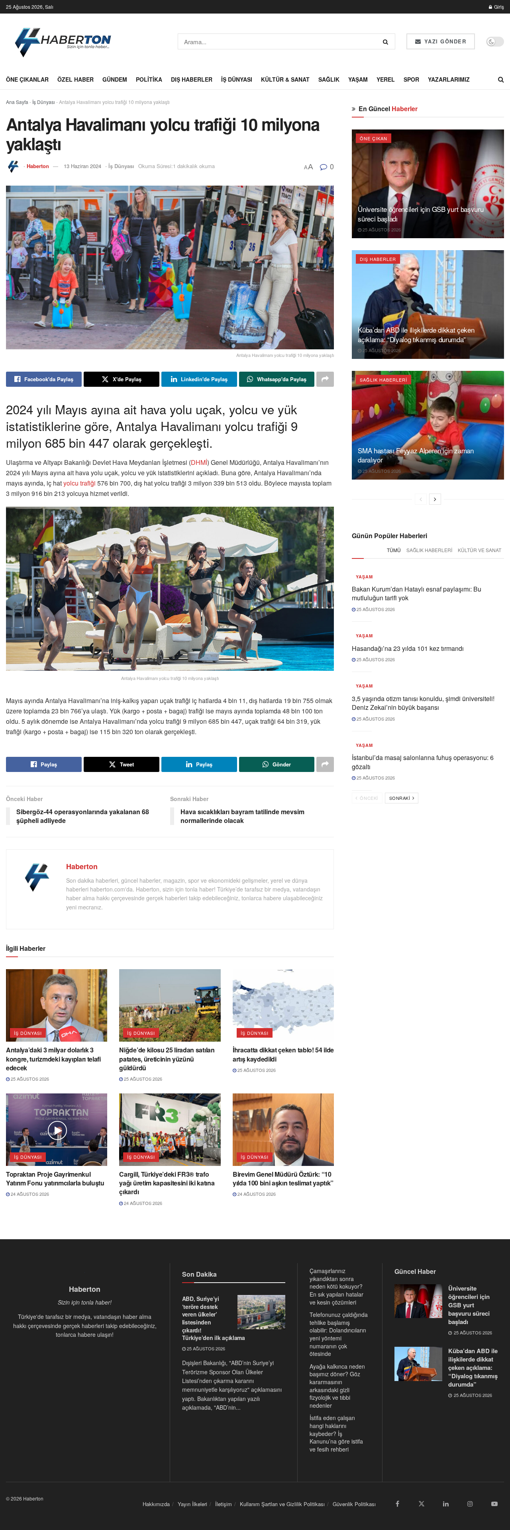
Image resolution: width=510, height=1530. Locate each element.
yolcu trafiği (79, 483)
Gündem (114, 79)
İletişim (223, 1504)
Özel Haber (75, 79)
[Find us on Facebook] (397, 1503)
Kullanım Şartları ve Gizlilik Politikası (282, 1504)
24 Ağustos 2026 (29, 1194)
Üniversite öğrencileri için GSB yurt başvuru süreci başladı (420, 213)
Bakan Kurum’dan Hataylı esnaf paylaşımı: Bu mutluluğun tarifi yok (416, 593)
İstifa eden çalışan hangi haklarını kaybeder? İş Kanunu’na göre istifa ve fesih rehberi (336, 1433)
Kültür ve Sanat (479, 550)
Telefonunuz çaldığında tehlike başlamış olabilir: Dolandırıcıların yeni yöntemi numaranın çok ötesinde (339, 1334)
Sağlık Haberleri (383, 379)
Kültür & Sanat (285, 79)
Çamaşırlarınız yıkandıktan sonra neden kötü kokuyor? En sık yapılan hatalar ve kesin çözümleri (336, 1286)
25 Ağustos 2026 (29, 1079)
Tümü (394, 550)
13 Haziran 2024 (82, 166)
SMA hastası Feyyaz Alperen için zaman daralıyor (415, 455)
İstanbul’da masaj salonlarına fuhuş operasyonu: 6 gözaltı (423, 762)
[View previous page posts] (421, 499)
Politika (149, 79)
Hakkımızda (156, 1504)
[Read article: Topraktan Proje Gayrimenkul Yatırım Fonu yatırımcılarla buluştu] (56, 1129)
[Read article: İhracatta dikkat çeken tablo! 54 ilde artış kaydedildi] (283, 1005)
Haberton (38, 166)
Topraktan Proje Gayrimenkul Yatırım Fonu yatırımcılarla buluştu (55, 1178)
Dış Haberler (191, 79)
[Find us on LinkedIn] (445, 1503)
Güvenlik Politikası (354, 1504)
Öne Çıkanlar (27, 79)
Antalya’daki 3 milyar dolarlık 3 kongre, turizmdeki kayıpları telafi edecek (53, 1058)
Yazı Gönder (444, 41)
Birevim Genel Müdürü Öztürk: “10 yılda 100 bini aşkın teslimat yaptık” (283, 1178)
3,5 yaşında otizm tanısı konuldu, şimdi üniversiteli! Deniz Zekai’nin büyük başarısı (423, 703)
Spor (411, 79)
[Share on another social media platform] (325, 379)
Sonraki (400, 798)
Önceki (368, 798)
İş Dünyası (236, 79)
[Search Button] (387, 41)
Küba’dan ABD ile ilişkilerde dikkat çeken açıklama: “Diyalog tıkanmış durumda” (416, 334)
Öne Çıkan (373, 138)
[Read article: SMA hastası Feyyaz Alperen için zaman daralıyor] (428, 425)
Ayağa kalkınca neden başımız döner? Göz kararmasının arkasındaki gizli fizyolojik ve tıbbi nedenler (337, 1385)
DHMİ (199, 462)
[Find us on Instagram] (470, 1503)
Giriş (498, 6)
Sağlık (328, 79)
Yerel (386, 79)
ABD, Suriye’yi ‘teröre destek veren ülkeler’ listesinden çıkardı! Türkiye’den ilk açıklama (213, 1318)
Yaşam (358, 79)
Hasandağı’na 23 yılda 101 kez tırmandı (408, 648)
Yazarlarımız (449, 79)
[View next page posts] (435, 499)
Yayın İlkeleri (192, 1504)
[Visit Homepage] (63, 41)
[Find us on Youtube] (494, 1503)
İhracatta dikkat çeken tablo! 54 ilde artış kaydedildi (283, 1054)
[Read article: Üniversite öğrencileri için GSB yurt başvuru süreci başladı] (428, 183)
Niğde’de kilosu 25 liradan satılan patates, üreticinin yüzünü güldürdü (166, 1058)
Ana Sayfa (17, 101)
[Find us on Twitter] (421, 1503)
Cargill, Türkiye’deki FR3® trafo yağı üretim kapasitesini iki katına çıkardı (166, 1183)
